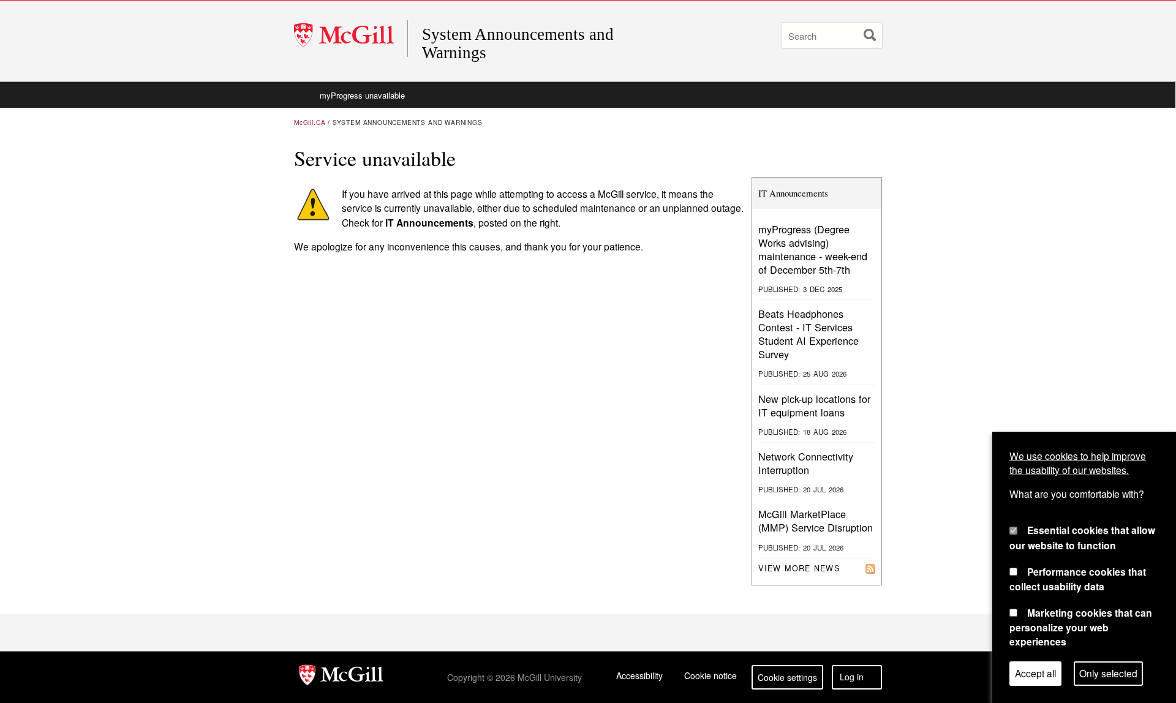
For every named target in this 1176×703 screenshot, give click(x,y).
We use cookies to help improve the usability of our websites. (1077, 463)
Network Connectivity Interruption (805, 463)
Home (304, 95)
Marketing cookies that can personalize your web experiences (1080, 627)
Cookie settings (787, 677)
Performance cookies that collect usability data (1077, 579)
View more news (799, 568)
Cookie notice (710, 675)
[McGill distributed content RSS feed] (870, 567)
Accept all (1035, 673)
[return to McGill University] (341, 677)
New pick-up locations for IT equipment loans (814, 405)
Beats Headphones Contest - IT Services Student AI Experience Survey (808, 333)
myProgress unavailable (362, 95)
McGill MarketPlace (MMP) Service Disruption (815, 520)
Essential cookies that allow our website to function (1082, 538)
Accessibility (639, 675)
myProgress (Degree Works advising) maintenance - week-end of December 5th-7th (812, 249)
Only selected (1108, 673)
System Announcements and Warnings (518, 43)
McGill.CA (309, 122)
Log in (852, 677)
